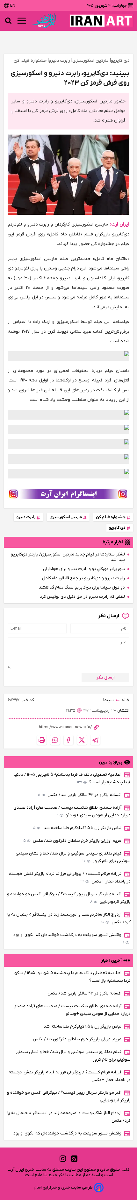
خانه (125, 700)
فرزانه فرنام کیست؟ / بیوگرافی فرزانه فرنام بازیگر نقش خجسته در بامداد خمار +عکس (70, 877)
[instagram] (63, 1158)
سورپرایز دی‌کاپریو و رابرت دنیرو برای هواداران (84, 569)
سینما (108, 700)
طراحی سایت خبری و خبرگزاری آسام (63, 1187)
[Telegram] (95, 740)
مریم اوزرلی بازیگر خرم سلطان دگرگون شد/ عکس (72, 840)
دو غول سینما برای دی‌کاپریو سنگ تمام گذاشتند (82, 587)
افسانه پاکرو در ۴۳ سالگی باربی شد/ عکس (79, 795)
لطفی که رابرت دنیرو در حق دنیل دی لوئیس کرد (82, 596)
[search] (8, 20)
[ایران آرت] (101, 20)
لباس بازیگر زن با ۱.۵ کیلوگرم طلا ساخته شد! (77, 828)
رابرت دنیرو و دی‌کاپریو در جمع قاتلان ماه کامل (83, 578)
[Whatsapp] (55, 740)
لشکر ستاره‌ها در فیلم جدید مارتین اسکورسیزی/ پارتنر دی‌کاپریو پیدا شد (68, 557)
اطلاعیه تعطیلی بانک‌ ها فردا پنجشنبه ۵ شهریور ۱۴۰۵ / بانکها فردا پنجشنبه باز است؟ (72, 778)
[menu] (22, 21)
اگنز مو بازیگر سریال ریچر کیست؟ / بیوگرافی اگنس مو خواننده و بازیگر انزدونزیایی (69, 897)
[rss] (74, 1158)
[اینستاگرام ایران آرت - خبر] (68, 494)
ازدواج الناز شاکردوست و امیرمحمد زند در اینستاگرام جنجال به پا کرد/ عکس (69, 918)
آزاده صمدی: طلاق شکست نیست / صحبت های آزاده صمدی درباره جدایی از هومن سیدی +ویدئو (72, 811)
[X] (82, 740)
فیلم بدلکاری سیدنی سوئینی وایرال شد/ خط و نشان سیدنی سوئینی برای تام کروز (73, 857)
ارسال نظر (106, 677)
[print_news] (42, 740)
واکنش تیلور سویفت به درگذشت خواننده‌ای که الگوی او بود (68, 938)
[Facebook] (68, 740)
